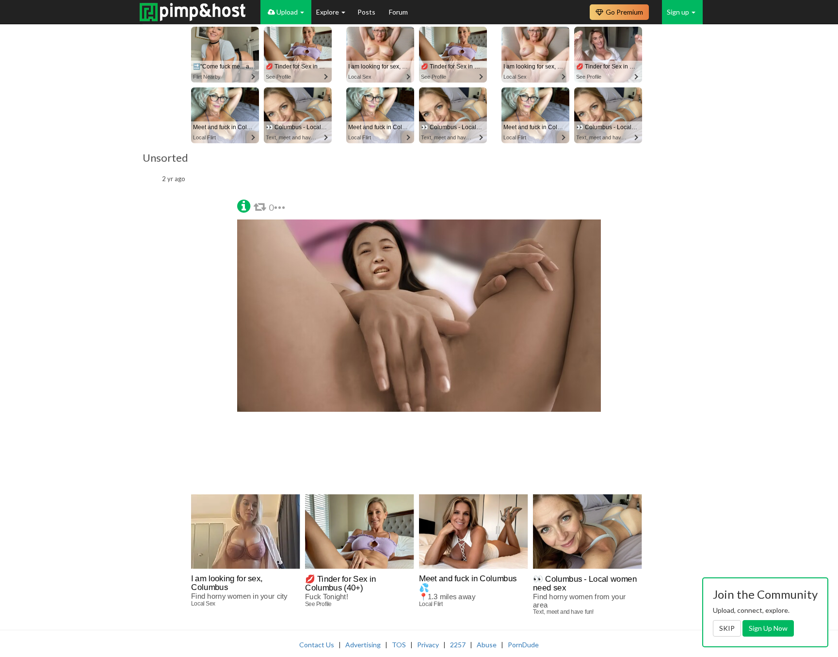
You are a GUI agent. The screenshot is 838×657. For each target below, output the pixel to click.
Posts (367, 12)
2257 (458, 644)
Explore (328, 12)
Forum (398, 12)
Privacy (428, 644)
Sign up (679, 12)
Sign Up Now (768, 628)
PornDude (523, 644)
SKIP (727, 628)
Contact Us (316, 644)
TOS (399, 644)
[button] (243, 205)
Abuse (487, 644)
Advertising (363, 644)
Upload (287, 12)
